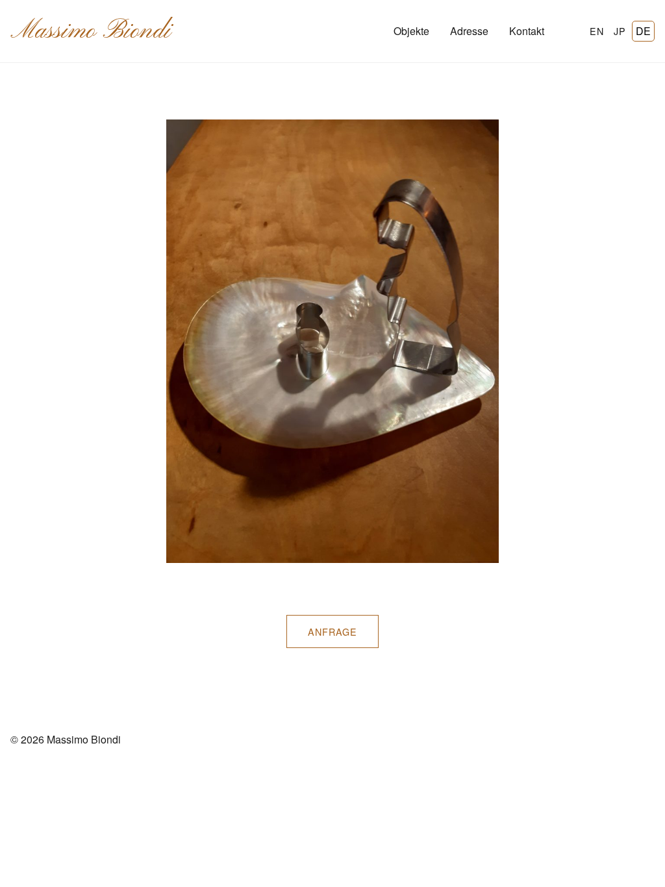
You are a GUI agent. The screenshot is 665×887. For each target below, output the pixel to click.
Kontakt (526, 30)
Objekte (411, 30)
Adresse (469, 30)
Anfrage (332, 631)
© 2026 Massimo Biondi (65, 739)
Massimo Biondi (90, 31)
